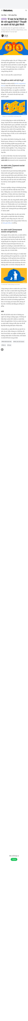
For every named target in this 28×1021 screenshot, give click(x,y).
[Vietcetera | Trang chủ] (8, 10)
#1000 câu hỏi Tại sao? (18, 341)
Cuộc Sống (3, 15)
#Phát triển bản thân (6, 341)
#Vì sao (9, 345)
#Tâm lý (4, 345)
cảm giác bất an (7, 223)
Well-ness (4, 19)
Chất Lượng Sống (12, 15)
